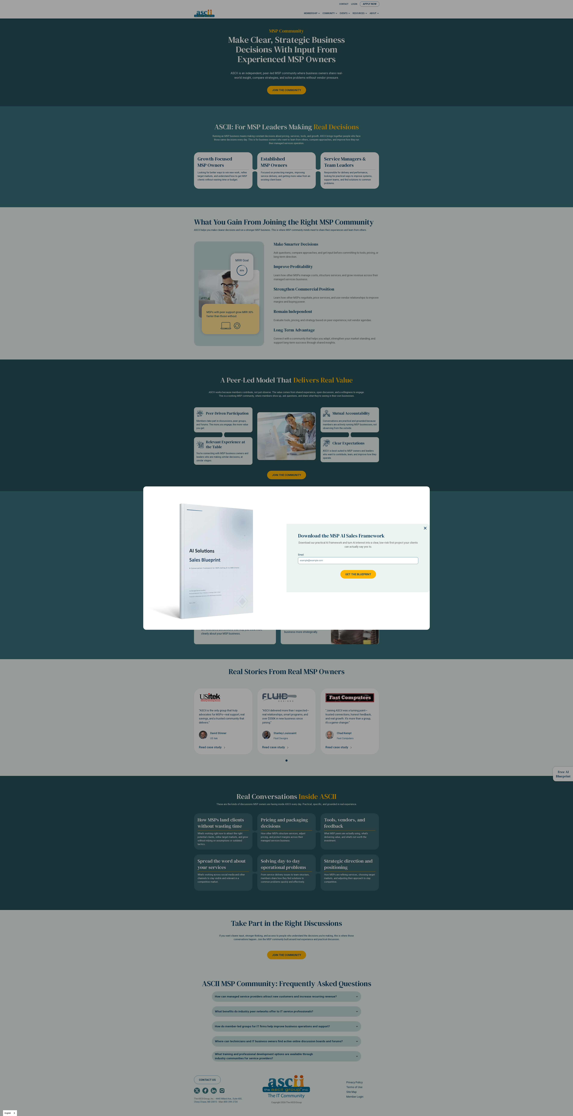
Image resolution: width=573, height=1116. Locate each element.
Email (301, 554)
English (8, 1113)
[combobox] (10, 1113)
